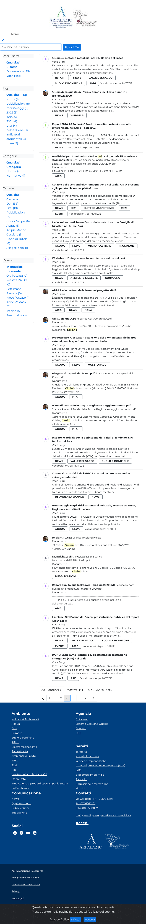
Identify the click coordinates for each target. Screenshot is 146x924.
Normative (15, 175)
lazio (11, 117)
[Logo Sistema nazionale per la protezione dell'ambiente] (85, 18)
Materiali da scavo (87, 756)
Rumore (17, 733)
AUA (14, 765)
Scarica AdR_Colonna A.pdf (95, 318)
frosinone (126, 245)
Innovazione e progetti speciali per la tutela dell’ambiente (40, 786)
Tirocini (80, 788)
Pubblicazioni (20, 808)
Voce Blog (15, 75)
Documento (18, 71)
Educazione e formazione (92, 784)
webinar (77, 115)
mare (12, 143)
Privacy (16, 891)
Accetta (90, 919)
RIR (14, 769)
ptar (11, 125)
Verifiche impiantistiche (91, 761)
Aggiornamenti (21, 803)
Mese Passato (17, 297)
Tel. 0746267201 (85, 803)
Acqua (13, 225)
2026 (93, 83)
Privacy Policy (59, 919)
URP (78, 733)
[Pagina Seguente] (93, 698)
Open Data (19, 779)
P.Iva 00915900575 (87, 808)
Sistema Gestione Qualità (92, 723)
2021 (11, 121)
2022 (11, 112)
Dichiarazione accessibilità (26, 884)
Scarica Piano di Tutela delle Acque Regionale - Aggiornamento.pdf (94, 409)
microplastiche (99, 245)
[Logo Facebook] (15, 833)
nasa (88, 310)
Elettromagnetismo (24, 746)
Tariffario (81, 751)
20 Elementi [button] (52, 690)
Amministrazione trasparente (27, 871)
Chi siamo (82, 719)
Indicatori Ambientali (25, 719)
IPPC (15, 760)
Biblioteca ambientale (90, 774)
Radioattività (20, 751)
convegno (112, 277)
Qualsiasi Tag (16, 94)
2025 (124, 208)
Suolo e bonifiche (23, 737)
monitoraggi (17, 108)
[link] (3, 41)
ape (73, 678)
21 (87, 698)
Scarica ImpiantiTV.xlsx (86, 537)
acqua (13, 99)
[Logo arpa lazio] (61, 18)
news (77, 77)
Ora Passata (16, 275)
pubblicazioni (18, 103)
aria (58, 175)
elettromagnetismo (99, 208)
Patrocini (81, 779)
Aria (14, 728)
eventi (59, 213)
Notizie (13, 171)
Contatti (81, 728)
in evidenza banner (69, 496)
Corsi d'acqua (18, 221)
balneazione (17, 130)
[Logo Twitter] (21, 833)
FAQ (78, 770)
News (15, 798)
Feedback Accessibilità (116, 815)
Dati (12, 203)
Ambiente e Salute (24, 755)
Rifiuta (76, 919)
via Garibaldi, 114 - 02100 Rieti (94, 798)
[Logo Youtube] (28, 833)
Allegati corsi (17, 247)
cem (73, 208)
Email (87, 815)
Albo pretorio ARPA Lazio (25, 877)
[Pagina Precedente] (43, 698)
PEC (78, 815)
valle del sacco (101, 77)
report (60, 77)
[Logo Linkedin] (34, 833)
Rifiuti (15, 742)
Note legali (18, 898)
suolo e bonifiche (68, 83)
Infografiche (19, 812)
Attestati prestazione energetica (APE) (100, 765)
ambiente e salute (84, 277)
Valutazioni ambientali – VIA (29, 774)
